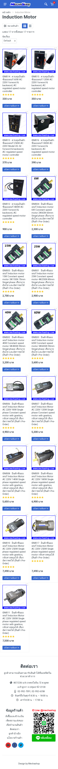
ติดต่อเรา (14, 729)
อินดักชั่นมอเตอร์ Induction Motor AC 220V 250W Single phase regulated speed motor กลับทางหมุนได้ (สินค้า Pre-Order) (43, 550)
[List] (30, 25)
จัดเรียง (6, 36)
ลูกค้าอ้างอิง (14, 733)
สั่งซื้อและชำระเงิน (14, 716)
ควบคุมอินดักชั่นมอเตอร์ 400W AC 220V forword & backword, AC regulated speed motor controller (14, 211)
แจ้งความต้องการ (11, 106)
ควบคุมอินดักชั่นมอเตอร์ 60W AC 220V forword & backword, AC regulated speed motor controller (14, 84)
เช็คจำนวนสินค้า (14, 725)
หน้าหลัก (6, 12)
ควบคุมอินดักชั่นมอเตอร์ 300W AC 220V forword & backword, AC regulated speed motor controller (43, 147)
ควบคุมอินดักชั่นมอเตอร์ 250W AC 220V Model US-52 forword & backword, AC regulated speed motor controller (13, 147)
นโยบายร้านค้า (14, 737)
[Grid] (25, 25)
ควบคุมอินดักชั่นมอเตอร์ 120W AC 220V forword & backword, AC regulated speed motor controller (43, 84)
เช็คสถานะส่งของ (14, 720)
